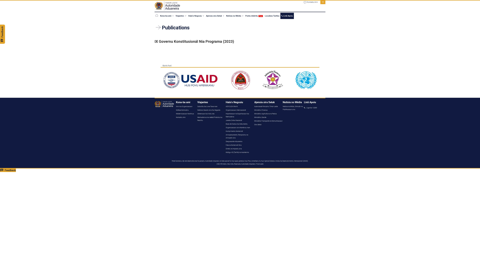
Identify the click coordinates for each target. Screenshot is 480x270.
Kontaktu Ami (312, 2)
